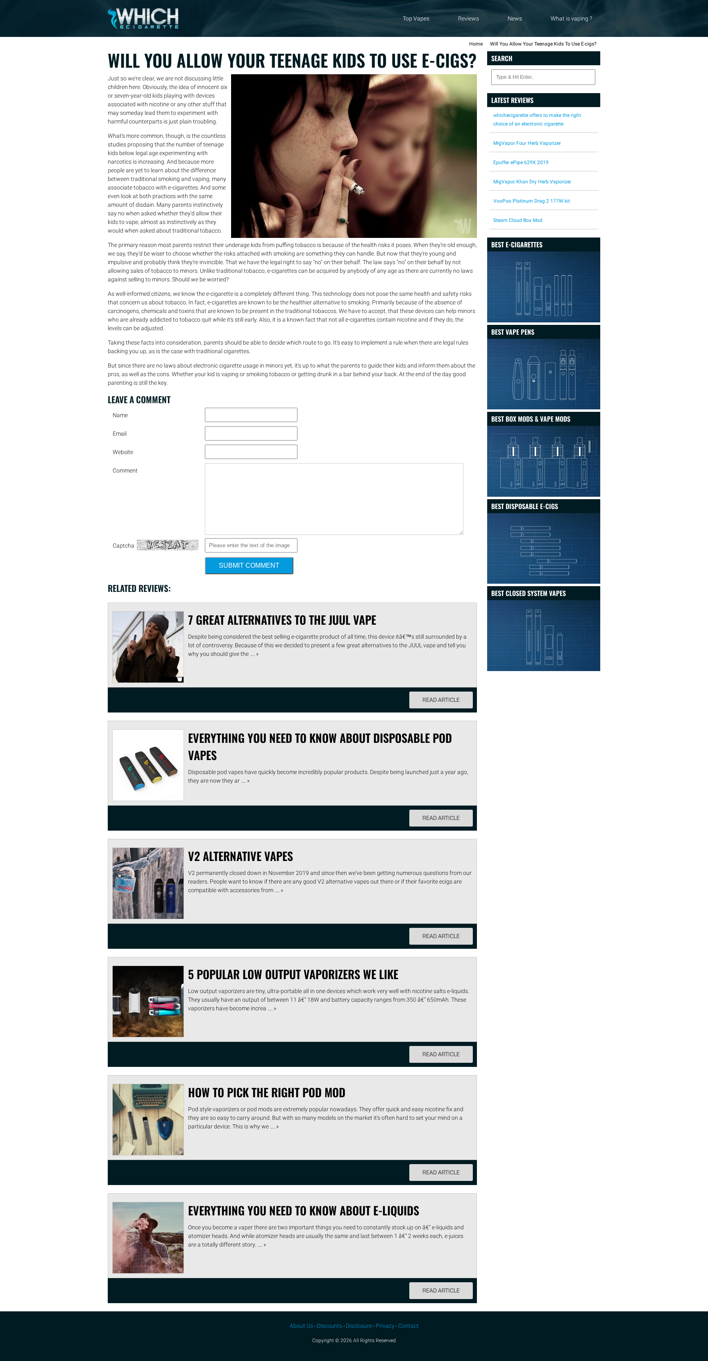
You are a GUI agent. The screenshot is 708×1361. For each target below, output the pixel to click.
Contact (408, 1325)
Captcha (123, 545)
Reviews (468, 18)
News (515, 18)
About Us (301, 1325)
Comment (125, 470)
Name (120, 415)
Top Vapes (416, 18)
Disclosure (359, 1325)
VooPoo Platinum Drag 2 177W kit (531, 201)
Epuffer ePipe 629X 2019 (521, 162)
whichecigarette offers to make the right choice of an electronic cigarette (537, 119)
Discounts (329, 1325)
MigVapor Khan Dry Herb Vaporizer (532, 182)
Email (120, 433)
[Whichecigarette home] (143, 26)
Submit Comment (249, 565)
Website (123, 452)
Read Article (441, 699)
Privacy (385, 1325)
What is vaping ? (571, 18)
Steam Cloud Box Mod (517, 220)
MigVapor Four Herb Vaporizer (527, 143)
